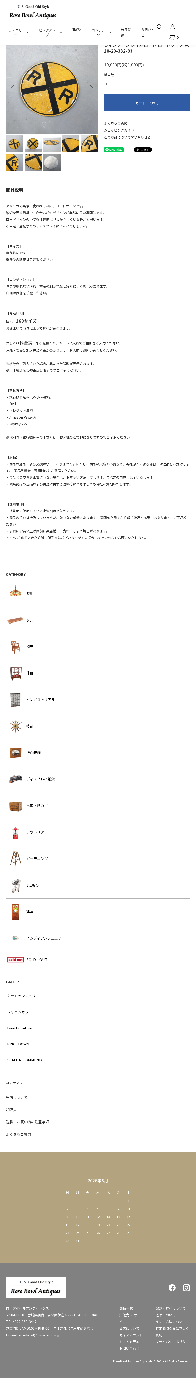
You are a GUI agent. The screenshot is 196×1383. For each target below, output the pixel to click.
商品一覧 (126, 1308)
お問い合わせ (129, 1348)
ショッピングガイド (119, 130)
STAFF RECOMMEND (24, 1059)
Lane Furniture (19, 1027)
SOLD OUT (36, 959)
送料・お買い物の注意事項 (27, 1121)
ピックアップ (47, 32)
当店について (16, 1097)
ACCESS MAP (88, 1315)
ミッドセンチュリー (23, 995)
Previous (13, 87)
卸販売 (11, 1109)
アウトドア (35, 831)
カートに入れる (147, 102)
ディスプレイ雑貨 (40, 778)
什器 (29, 672)
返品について (166, 1315)
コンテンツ (98, 32)
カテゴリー (15, 32)
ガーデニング (37, 858)
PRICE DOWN (18, 1043)
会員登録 (126, 32)
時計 (29, 725)
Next (90, 87)
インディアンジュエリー (45, 938)
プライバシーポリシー (172, 1341)
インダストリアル (40, 699)
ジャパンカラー (19, 1011)
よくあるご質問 (115, 123)
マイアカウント (131, 1335)
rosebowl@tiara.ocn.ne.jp (39, 1335)
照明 (29, 593)
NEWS (76, 29)
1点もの (32, 885)
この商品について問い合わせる (127, 137)
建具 (29, 911)
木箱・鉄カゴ (37, 805)
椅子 (29, 646)
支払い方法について (171, 1321)
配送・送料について (171, 1308)
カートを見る (129, 1341)
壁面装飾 (33, 752)
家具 (29, 619)
